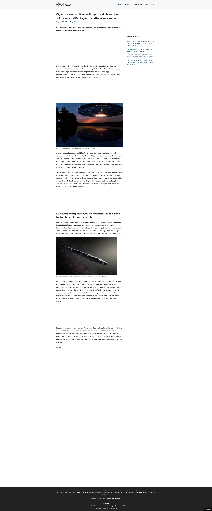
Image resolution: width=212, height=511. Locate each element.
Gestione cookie (207, 509)
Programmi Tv (137, 4)
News (119, 4)
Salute (147, 4)
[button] (153, 4)
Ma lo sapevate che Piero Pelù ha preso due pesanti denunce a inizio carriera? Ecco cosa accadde (140, 43)
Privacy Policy (106, 508)
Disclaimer (114, 508)
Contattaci (118, 498)
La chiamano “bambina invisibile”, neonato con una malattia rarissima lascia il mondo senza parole (140, 62)
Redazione (98, 508)
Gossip (127, 4)
